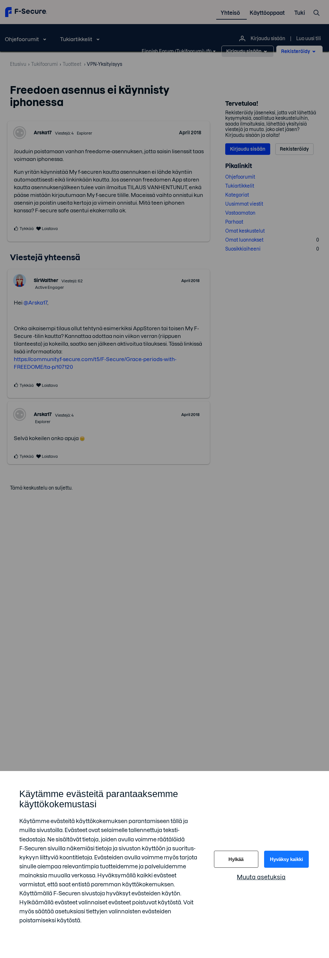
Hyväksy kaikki (286, 859)
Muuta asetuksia (261, 877)
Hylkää (236, 859)
